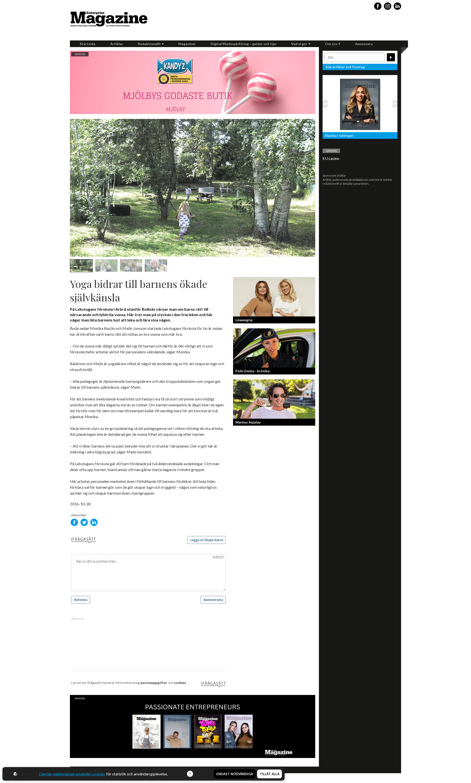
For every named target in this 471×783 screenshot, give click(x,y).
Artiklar (116, 44)
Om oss (331, 44)
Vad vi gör (299, 44)
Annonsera (364, 44)
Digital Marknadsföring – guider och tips (243, 44)
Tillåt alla (269, 774)
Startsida (87, 44)
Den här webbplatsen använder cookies (72, 773)
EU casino (331, 158)
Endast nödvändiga (234, 774)
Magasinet (187, 44)
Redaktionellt (149, 44)
